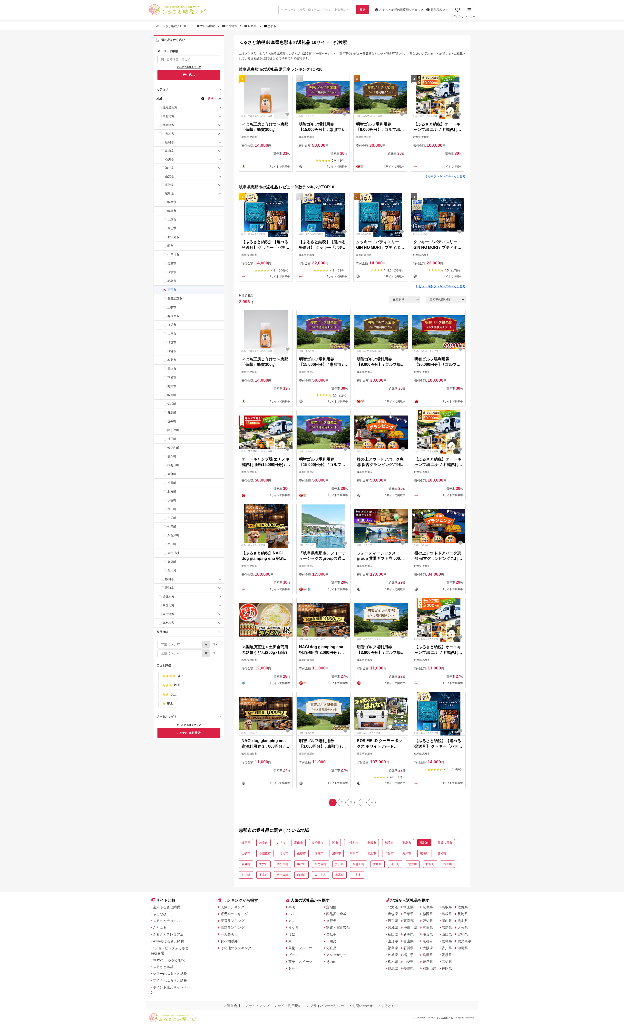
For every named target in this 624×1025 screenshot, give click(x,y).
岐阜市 (171, 211)
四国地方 (168, 614)
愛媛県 (447, 955)
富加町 (171, 509)
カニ (291, 920)
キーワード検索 (167, 51)
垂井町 (171, 421)
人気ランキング (232, 907)
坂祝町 (171, 500)
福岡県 (447, 968)
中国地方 (168, 605)
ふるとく (388, 1006)
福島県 (393, 948)
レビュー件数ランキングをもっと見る (441, 286)
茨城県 (393, 955)
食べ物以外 (229, 941)
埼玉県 (408, 907)
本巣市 (171, 360)
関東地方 (168, 125)
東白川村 (173, 553)
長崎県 (463, 914)
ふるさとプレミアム (168, 934)
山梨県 (169, 176)
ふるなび (159, 914)
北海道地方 (170, 107)
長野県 (169, 185)
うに (291, 934)
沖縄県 (463, 948)
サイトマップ (259, 1006)
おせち (293, 968)
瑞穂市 (171, 342)
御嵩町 (171, 561)
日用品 (331, 941)
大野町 (171, 474)
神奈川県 (410, 927)
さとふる (159, 927)
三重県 (428, 927)
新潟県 (169, 142)
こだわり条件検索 (189, 733)
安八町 (171, 456)
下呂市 (171, 377)
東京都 (408, 920)
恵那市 (171, 289)
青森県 (393, 914)
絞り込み (189, 75)
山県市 (171, 333)
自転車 (331, 934)
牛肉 (291, 907)
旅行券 (331, 920)
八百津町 (173, 535)
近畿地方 (168, 596)
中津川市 (173, 254)
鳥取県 (447, 907)
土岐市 (171, 307)
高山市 (171, 228)
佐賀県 (463, 907)
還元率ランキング (234, 914)
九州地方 (168, 623)
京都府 (428, 941)
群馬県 (393, 968)
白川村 (171, 570)
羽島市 (171, 281)
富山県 (169, 151)
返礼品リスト (439, 9)
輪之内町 (173, 447)
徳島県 (447, 941)
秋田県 (393, 934)
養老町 (171, 412)
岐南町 (171, 395)
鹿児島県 (464, 941)
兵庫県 (428, 955)
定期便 (331, 907)
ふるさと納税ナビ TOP (174, 26)
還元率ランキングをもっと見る (445, 176)
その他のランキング (236, 948)
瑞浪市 (171, 272)
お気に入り (457, 16)
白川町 (171, 544)
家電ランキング (232, 920)
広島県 (447, 927)
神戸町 (171, 439)
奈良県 (428, 961)
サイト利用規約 (290, 1006)
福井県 (169, 168)
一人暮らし (229, 934)
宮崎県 (463, 934)
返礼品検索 (207, 26)
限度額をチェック (401, 9)
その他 (331, 961)
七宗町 (171, 526)
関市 (170, 246)
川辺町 (171, 518)
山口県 (447, 934)
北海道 (393, 907)
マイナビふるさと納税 (170, 980)
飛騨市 (171, 351)
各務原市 (173, 316)
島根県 (447, 914)
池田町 (171, 482)
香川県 (447, 948)
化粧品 (331, 948)
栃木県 (393, 961)
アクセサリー (336, 955)
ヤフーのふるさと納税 (170, 973)
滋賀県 (428, 934)
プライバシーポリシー (327, 1006)
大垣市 (171, 219)
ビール (293, 955)
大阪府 (428, 948)
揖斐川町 (173, 465)
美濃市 (171, 263)
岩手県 (393, 920)
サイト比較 (166, 900)
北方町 (171, 491)
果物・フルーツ (300, 948)
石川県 (169, 159)
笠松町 (171, 404)
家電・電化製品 (338, 927)
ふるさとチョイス (166, 920)
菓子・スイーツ (300, 961)
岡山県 (447, 920)
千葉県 (408, 914)
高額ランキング (232, 927)
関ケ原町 (173, 430)
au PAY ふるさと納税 (169, 960)
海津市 (171, 386)
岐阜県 (252, 26)
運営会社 (234, 1006)
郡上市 (171, 368)
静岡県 (169, 579)
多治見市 (173, 237)
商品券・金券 (336, 914)
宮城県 (393, 927)
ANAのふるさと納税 (168, 941)
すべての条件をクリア (189, 67)
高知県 (447, 961)
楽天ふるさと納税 (166, 907)
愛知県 (169, 588)
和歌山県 (429, 968)
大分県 (463, 927)
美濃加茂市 (174, 298)
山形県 (393, 941)
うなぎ (293, 927)
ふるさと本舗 (163, 966)
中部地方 (231, 26)
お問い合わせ (362, 1006)
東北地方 (168, 116)
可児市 (171, 325)
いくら (293, 914)
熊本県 (463, 920)
